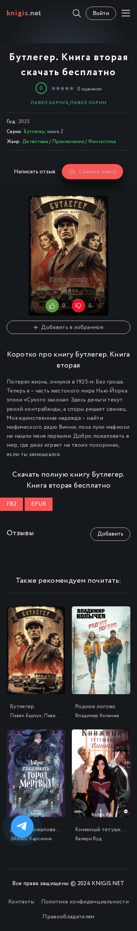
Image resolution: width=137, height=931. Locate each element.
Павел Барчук (50, 102)
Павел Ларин (88, 102)
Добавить (110, 534)
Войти (101, 13)
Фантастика (102, 141)
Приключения (68, 141)
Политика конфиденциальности (85, 902)
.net (24, 13)
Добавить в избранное (72, 327)
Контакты (21, 902)
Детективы (35, 141)
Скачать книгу (97, 172)
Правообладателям (68, 917)
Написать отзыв (34, 172)
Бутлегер (34, 131)
